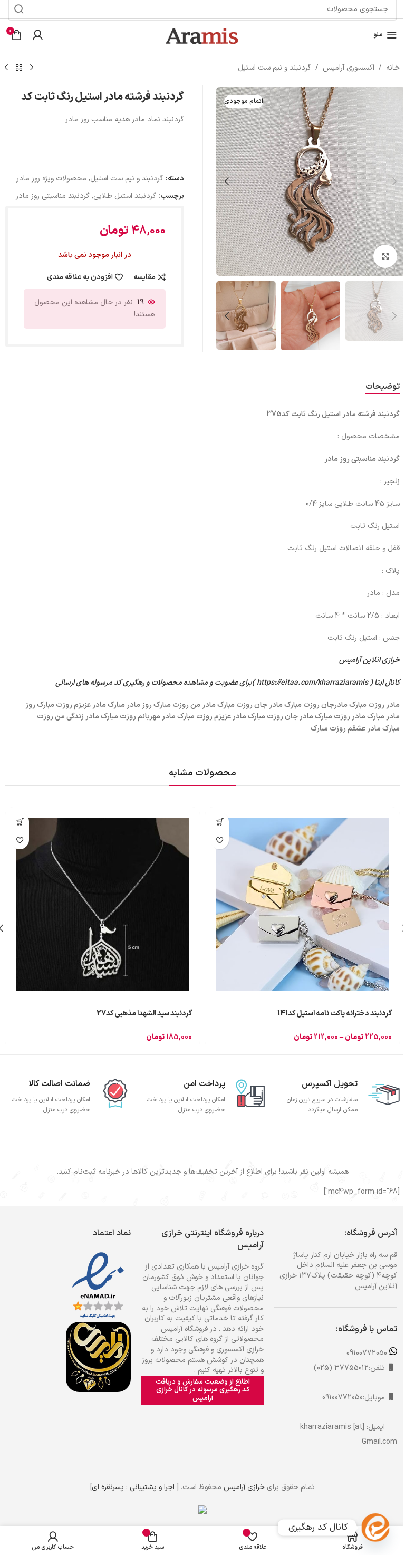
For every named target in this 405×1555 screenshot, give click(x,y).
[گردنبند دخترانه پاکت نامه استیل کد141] (302, 904)
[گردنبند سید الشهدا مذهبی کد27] (102, 904)
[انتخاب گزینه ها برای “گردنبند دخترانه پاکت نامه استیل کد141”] (219, 821)
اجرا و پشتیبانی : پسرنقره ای (133, 1487)
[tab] (382, 387)
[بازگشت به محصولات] (19, 68)
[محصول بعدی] (6, 68)
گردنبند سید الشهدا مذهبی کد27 (144, 1013)
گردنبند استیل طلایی (124, 195)
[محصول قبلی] (31, 68)
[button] (394, 181)
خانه (393, 67)
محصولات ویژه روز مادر (51, 178)
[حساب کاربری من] (37, 34)
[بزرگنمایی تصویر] (385, 256)
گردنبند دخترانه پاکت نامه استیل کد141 (334, 1013)
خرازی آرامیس (244, 1487)
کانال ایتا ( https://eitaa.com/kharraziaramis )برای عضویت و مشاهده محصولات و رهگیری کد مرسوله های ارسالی (227, 682)
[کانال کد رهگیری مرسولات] (375, 1527)
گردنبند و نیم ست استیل (274, 67)
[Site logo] (202, 34)
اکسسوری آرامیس (348, 67)
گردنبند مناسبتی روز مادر (53, 195)
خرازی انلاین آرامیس (369, 660)
